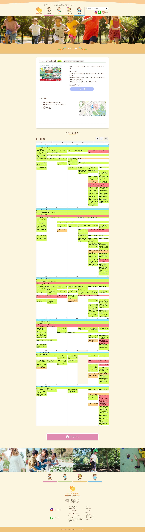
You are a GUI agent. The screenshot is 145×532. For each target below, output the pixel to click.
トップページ (74, 437)
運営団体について (74, 513)
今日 (106, 138)
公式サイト (81, 89)
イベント (69, 13)
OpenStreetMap (98, 115)
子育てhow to (89, 516)
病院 (79, 13)
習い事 (49, 13)
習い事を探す (72, 507)
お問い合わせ (72, 521)
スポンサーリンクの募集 (75, 519)
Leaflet (92, 115)
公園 (59, 13)
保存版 (88, 510)
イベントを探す (73, 510)
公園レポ (88, 512)
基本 (59, 61)
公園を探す (72, 509)
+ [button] (81, 103)
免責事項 (71, 517)
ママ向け (88, 509)
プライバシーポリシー (75, 515)
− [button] (81, 105)
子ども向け (89, 514)
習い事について (90, 519)
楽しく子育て (89, 518)
